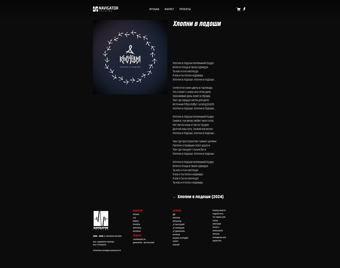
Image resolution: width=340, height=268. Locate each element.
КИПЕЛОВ (176, 218)
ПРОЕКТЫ (185, 9)
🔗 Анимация (178, 228)
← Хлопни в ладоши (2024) (198, 197)
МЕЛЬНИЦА (177, 221)
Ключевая (216, 224)
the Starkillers (219, 217)
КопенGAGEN (217, 231)
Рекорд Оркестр (219, 211)
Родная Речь (217, 214)
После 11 (215, 227)
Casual (215, 221)
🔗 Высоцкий (178, 224)
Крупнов (176, 235)
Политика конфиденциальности (107, 251)
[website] (239, 9)
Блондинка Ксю (219, 238)
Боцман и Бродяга (180, 238)
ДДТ (174, 214)
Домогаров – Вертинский (143, 243)
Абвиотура (216, 241)
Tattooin (215, 234)
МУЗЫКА (154, 9)
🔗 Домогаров (179, 231)
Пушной (176, 245)
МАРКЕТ (169, 9)
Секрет (175, 241)
